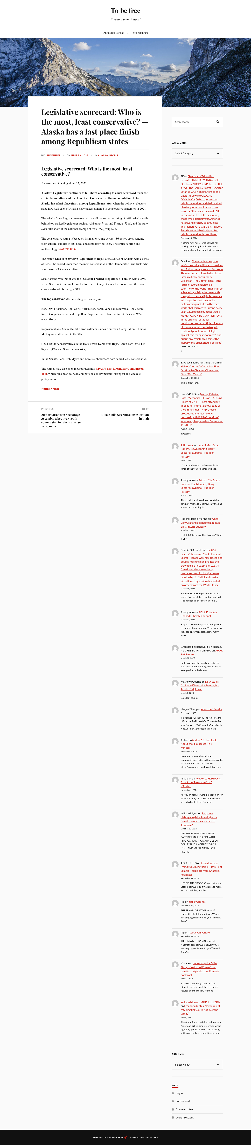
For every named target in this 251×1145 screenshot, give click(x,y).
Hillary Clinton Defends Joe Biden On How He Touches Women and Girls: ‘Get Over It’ (200, 370)
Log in (179, 1093)
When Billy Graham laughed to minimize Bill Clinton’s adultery (200, 522)
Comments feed (185, 1109)
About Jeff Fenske (113, 32)
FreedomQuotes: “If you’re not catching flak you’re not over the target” (200, 1009)
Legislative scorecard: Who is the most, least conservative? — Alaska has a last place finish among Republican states (95, 126)
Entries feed (183, 1101)
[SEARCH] (218, 122)
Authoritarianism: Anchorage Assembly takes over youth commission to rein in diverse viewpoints (61, 420)
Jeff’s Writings (140, 32)
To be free (125, 10)
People (113, 155)
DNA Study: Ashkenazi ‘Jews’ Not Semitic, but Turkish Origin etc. (200, 685)
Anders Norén (149, 1137)
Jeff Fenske (52, 155)
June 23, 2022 (79, 155)
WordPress (116, 1137)
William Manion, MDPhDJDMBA (200, 1001)
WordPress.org (184, 1117)
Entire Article (50, 388)
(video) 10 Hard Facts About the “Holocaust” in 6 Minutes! (199, 743)
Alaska (103, 155)
